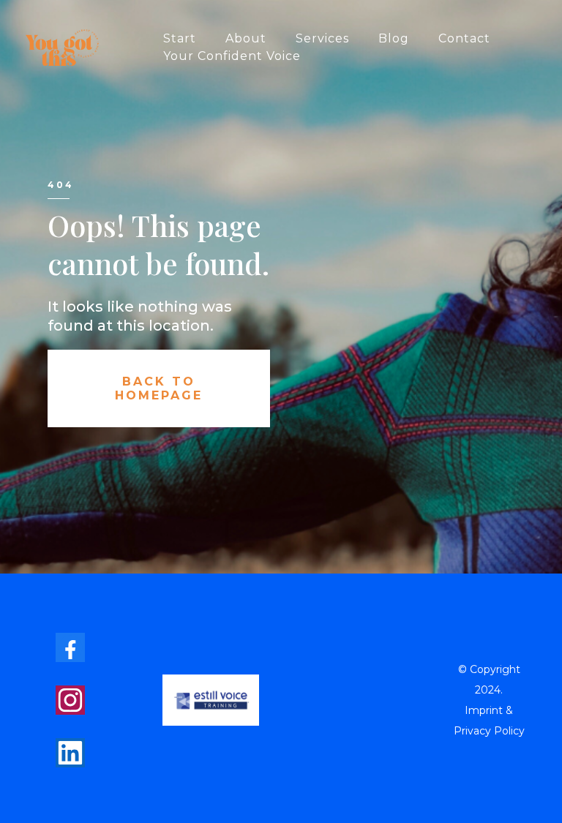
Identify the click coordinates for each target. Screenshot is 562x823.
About (245, 38)
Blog (393, 38)
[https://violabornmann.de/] (62, 46)
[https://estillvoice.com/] (210, 698)
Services (322, 38)
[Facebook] (70, 647)
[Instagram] (70, 700)
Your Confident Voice (232, 56)
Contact (464, 38)
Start (179, 38)
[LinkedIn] (70, 752)
